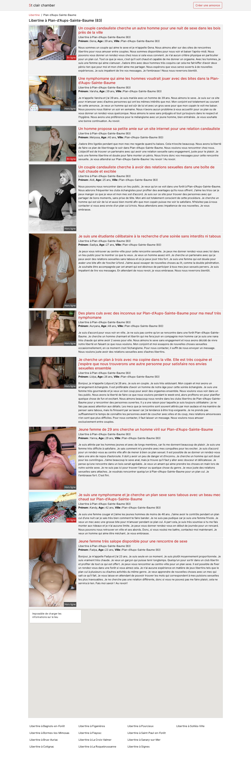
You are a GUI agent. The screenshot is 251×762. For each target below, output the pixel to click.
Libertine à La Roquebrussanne (97, 746)
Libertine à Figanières (92, 726)
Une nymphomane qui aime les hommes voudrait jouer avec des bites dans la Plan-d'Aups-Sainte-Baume (148, 80)
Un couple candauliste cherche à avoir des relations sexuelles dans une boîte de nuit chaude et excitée (146, 169)
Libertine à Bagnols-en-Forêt (47, 726)
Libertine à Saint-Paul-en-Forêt (147, 733)
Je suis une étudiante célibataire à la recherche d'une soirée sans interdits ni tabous (149, 236)
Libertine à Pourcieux (141, 726)
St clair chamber (42, 5)
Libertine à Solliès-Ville (190, 726)
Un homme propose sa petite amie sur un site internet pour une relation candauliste (149, 128)
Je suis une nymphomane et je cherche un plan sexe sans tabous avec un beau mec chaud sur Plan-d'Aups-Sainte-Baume (149, 497)
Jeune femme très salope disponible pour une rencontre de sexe (132, 541)
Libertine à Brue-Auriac (44, 739)
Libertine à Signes (139, 746)
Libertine (34, 15)
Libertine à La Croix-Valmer (95, 739)
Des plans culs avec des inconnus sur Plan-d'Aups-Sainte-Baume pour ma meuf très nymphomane (149, 315)
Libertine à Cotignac (42, 746)
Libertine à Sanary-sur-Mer (144, 739)
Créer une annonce (208, 5)
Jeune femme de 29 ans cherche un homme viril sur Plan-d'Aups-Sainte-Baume (145, 429)
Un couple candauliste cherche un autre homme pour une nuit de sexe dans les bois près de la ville (149, 30)
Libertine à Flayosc (90, 733)
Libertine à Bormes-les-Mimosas (49, 733)
